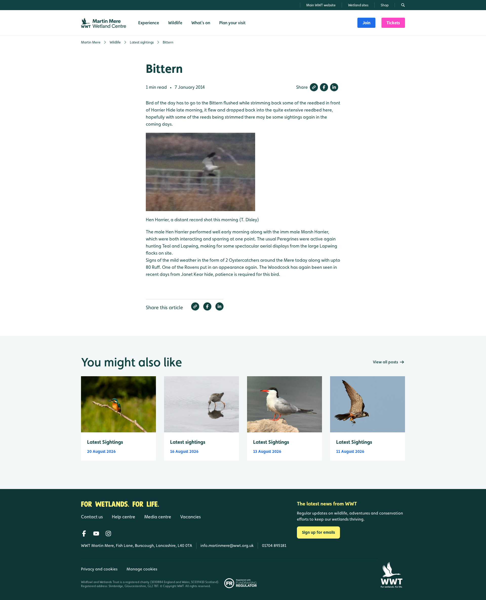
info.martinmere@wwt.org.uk (227, 545)
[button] (314, 87)
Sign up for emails (318, 532)
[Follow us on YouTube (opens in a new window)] (96, 533)
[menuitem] (366, 23)
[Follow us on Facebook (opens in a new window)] (84, 533)
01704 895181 (274, 545)
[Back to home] (391, 575)
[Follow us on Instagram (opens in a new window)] (108, 533)
